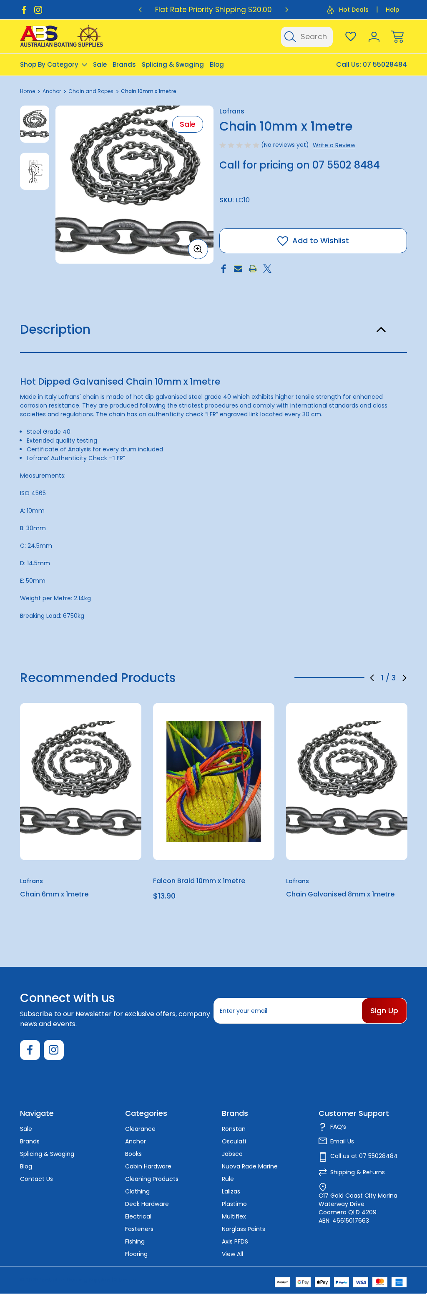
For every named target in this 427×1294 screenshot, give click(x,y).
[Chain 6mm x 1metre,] (80, 781)
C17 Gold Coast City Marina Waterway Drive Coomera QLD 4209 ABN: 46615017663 (358, 1208)
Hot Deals (354, 9)
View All (232, 1254)
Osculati (234, 1141)
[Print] (253, 268)
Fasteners (139, 1229)
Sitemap (125, 1279)
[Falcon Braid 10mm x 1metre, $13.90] (213, 781)
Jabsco (232, 1154)
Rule (228, 1179)
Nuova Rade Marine (250, 1166)
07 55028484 (385, 64)
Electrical (138, 1216)
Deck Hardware (147, 1204)
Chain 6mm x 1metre (54, 894)
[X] (267, 268)
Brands (124, 64)
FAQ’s (338, 1127)
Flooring (136, 1254)
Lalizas (231, 1191)
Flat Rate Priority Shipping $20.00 (213, 10)
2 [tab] (329, 677)
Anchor (135, 1141)
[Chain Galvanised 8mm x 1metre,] (346, 781)
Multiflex (234, 1216)
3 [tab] (352, 677)
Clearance (140, 1129)
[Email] (238, 268)
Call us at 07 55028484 (364, 1156)
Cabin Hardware (148, 1166)
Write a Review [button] (334, 145)
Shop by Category (49, 64)
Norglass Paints (243, 1229)
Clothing (137, 1191)
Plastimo (234, 1204)
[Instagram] (38, 10)
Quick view (104, 729)
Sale (100, 64)
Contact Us (36, 1179)
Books (133, 1154)
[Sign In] (374, 36)
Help (392, 9)
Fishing (135, 1241)
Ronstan (234, 1129)
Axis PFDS (235, 1241)
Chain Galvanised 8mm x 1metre (340, 894)
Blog (217, 64)
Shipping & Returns (357, 1172)
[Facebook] (24, 10)
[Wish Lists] (350, 36)
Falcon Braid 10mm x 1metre (199, 881)
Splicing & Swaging (173, 64)
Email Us (342, 1141)
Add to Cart (214, 841)
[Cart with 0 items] (397, 36)
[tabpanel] (34, 124)
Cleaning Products (151, 1179)
